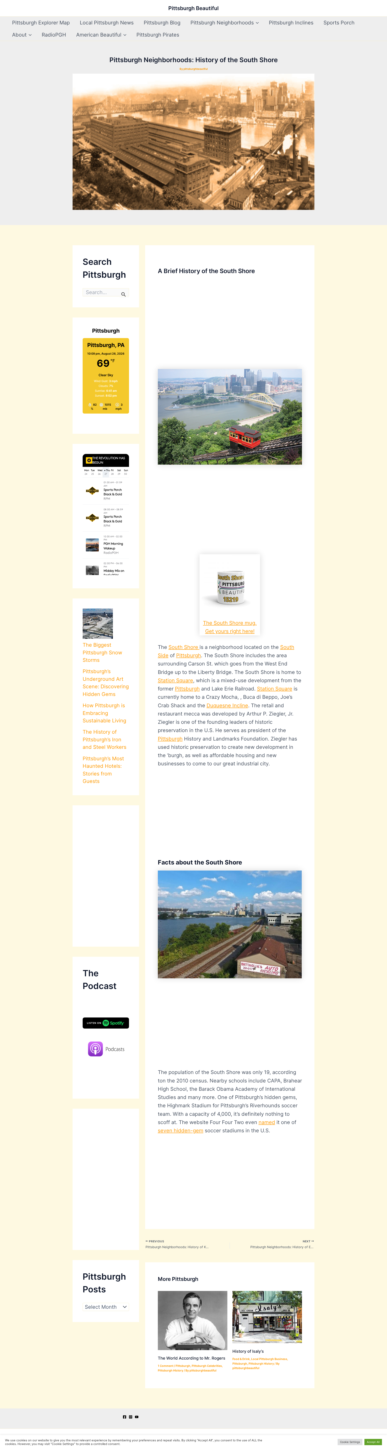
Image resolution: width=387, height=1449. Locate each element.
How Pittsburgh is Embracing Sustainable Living (104, 713)
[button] (256, 23)
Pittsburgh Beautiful (193, 8)
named (267, 1122)
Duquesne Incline (227, 705)
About (19, 35)
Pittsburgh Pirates (157, 35)
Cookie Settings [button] (350, 1442)
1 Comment (165, 1365)
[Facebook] (124, 1417)
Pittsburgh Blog (162, 23)
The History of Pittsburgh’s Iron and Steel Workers (104, 739)
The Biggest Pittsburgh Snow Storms (102, 652)
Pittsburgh (188, 655)
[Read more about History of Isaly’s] (267, 1317)
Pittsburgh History (170, 1370)
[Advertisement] (106, 876)
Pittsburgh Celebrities (207, 1365)
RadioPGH (54, 35)
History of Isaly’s (248, 1351)
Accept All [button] (373, 1442)
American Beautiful (98, 35)
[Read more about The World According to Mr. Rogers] (192, 1320)
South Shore (184, 647)
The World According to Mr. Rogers (191, 1358)
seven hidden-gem (180, 1130)
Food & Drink (241, 1359)
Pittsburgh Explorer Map (41, 23)
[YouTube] (136, 1417)
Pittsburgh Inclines (291, 23)
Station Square (175, 680)
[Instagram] (130, 1417)
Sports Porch (339, 23)
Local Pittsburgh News (107, 23)
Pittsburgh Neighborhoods (222, 23)
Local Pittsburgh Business (269, 1359)
